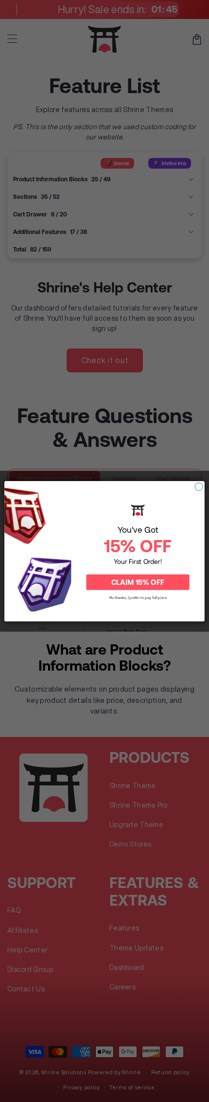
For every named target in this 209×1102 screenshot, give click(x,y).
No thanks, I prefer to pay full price (138, 597)
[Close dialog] (199, 486)
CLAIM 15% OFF (137, 582)
